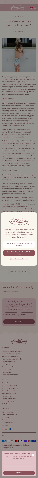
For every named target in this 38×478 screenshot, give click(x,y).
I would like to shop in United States (19, 244)
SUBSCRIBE (19, 473)
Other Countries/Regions (19, 259)
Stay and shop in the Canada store (19, 253)
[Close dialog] (33, 454)
